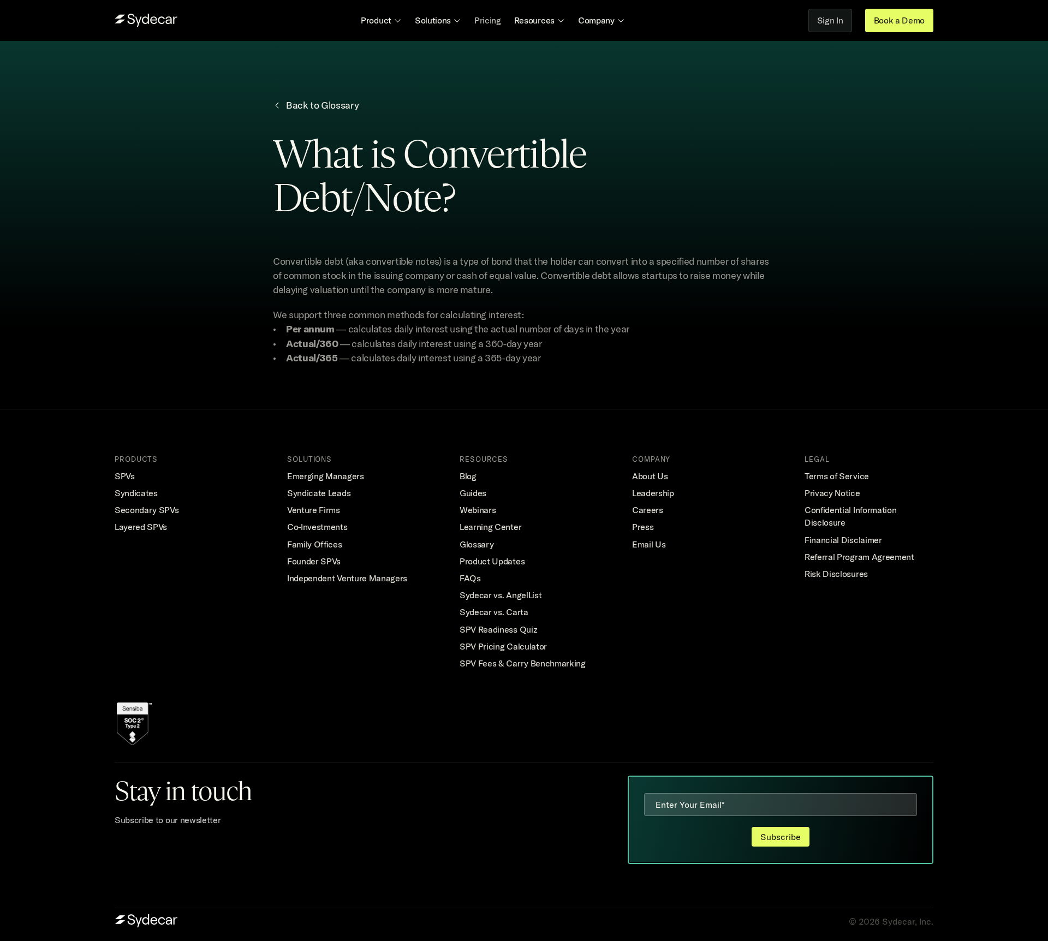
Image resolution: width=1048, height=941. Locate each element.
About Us (650, 475)
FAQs (470, 578)
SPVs (125, 475)
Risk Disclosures (836, 573)
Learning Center (490, 526)
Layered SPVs (141, 526)
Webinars (478, 509)
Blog (468, 475)
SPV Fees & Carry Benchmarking (523, 663)
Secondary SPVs (147, 509)
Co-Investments (317, 526)
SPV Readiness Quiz (498, 629)
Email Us (648, 544)
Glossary (476, 544)
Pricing (487, 20)
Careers (647, 509)
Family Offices (314, 544)
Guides (473, 492)
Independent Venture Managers (347, 578)
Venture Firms (313, 509)
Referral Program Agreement (859, 556)
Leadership (653, 492)
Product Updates (492, 561)
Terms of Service (837, 475)
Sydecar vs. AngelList (500, 594)
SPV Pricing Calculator (503, 646)
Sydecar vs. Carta (494, 611)
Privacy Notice (832, 492)
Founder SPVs (314, 561)
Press (642, 526)
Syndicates (136, 492)
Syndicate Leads (318, 492)
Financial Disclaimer (843, 539)
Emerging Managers (325, 475)
